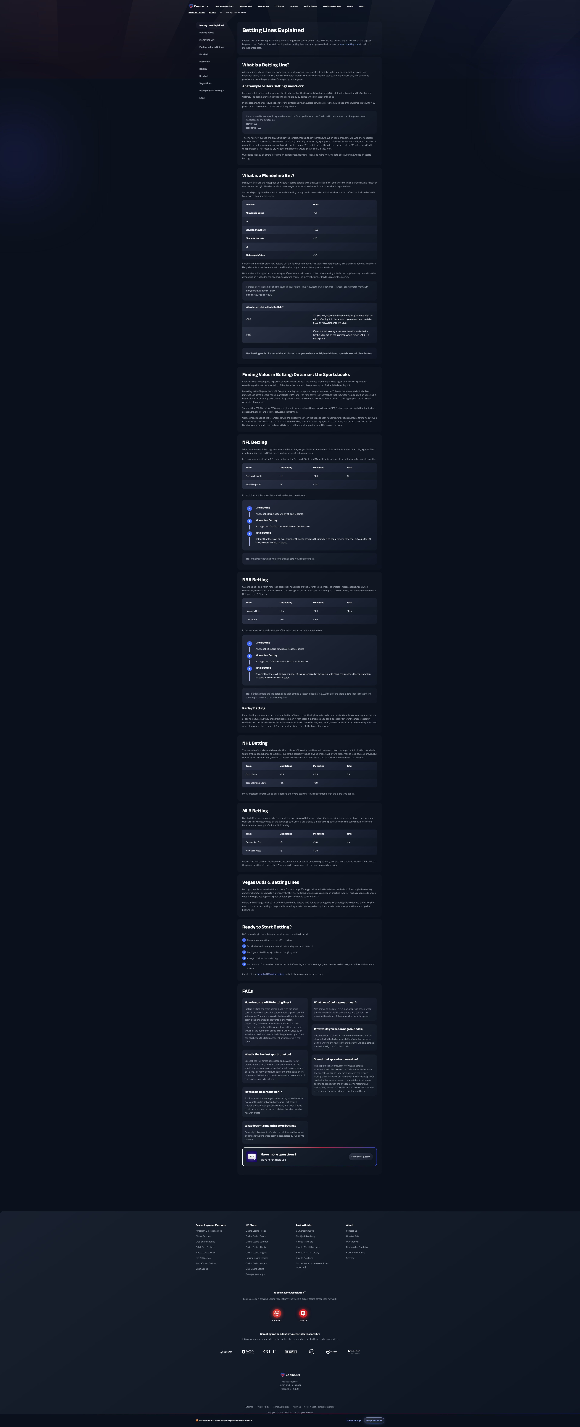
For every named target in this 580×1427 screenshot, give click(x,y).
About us (297, 1406)
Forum (350, 6)
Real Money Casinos (225, 6)
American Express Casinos (209, 1231)
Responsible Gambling (357, 1247)
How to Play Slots (304, 1242)
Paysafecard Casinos (206, 1263)
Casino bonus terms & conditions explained (312, 1265)
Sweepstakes (246, 6)
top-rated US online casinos (270, 974)
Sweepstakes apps (255, 1274)
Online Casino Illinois (256, 1247)
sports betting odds (350, 44)
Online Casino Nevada (256, 1263)
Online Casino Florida (256, 1231)
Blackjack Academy (305, 1236)
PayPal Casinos (203, 1258)
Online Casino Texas (256, 1236)
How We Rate (352, 1236)
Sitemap (350, 1258)
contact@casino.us (326, 1406)
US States (251, 1225)
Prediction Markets (332, 6)
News (361, 6)
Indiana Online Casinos (257, 1258)
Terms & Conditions (280, 1406)
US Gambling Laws (305, 1231)
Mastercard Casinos (205, 1252)
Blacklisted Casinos (355, 1252)
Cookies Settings (353, 1420)
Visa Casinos (202, 1269)
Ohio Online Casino (255, 1269)
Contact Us (351, 1231)
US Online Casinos (196, 12)
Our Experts (352, 1242)
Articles (212, 12)
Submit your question (360, 1157)
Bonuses (294, 6)
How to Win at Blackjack (308, 1247)
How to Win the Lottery (307, 1252)
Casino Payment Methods (211, 1225)
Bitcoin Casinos (203, 1236)
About (349, 1225)
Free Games (263, 6)
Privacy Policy (263, 1406)
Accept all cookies (374, 1420)
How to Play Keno (304, 1258)
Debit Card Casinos (205, 1247)
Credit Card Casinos (205, 1242)
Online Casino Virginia (256, 1252)
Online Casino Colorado (257, 1242)
